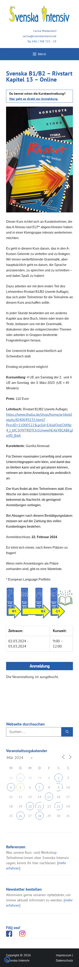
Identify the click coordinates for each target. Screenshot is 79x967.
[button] (7, 959)
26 (20, 816)
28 (39, 816)
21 (39, 806)
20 (30, 806)
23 (58, 806)
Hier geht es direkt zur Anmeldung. (33, 99)
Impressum (63, 955)
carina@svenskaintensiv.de (39, 36)
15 (49, 797)
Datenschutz (64, 960)
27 (20, 778)
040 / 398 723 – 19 (44, 41)
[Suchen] (67, 732)
